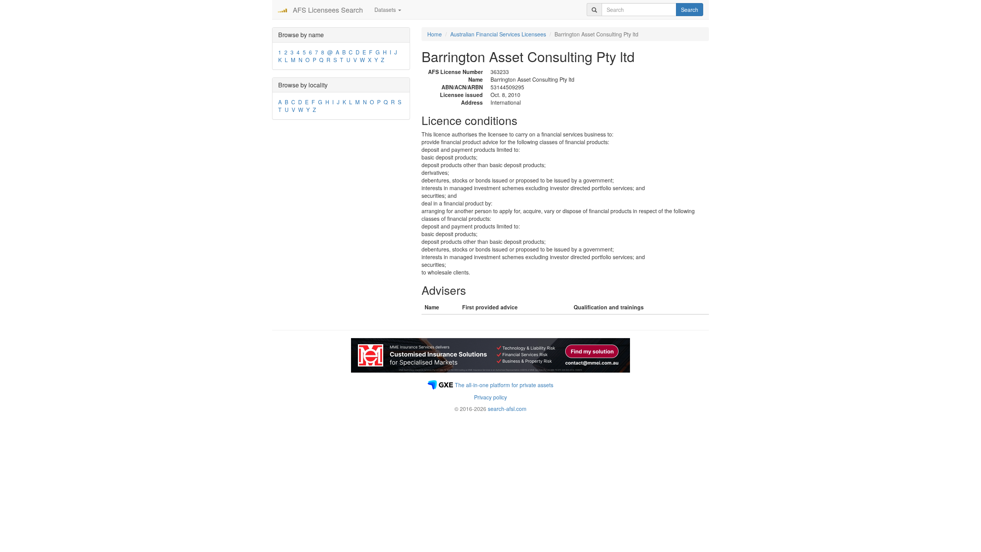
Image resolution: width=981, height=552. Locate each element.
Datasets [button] (385, 9)
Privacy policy (490, 397)
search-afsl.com (507, 408)
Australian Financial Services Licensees (498, 34)
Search (689, 9)
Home (434, 34)
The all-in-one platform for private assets (504, 385)
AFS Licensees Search (328, 10)
